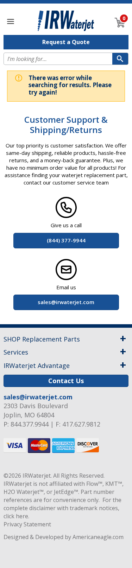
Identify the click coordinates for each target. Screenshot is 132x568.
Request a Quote (66, 42)
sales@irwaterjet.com (38, 397)
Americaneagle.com (98, 537)
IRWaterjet (37, 475)
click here (16, 516)
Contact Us (66, 380)
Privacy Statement (27, 524)
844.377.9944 (30, 424)
